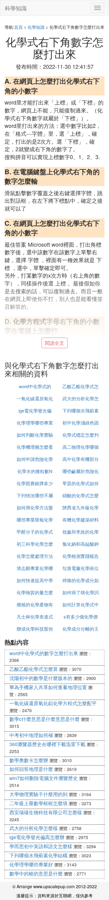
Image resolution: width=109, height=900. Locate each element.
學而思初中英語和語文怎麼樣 (40, 846)
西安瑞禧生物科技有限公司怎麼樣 (45, 812)
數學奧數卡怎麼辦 (28, 760)
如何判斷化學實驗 (35, 435)
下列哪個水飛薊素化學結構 (38, 855)
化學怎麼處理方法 (35, 556)
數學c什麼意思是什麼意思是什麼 (44, 718)
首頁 (18, 27)
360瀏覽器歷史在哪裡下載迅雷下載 (47, 744)
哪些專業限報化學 (35, 519)
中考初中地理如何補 (31, 735)
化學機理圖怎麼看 (35, 447)
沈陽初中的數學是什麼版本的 (40, 678)
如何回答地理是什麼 (31, 768)
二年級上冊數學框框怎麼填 (38, 803)
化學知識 (36, 27)
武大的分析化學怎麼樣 (33, 828)
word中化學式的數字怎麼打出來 (43, 653)
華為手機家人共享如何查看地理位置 (48, 687)
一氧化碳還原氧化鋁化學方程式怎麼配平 (53, 703)
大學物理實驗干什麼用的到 (38, 794)
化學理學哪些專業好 (31, 864)
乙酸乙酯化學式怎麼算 (33, 668)
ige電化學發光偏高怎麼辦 (36, 837)
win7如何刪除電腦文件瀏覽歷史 (43, 778)
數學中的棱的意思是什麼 (36, 873)
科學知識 (16, 8)
